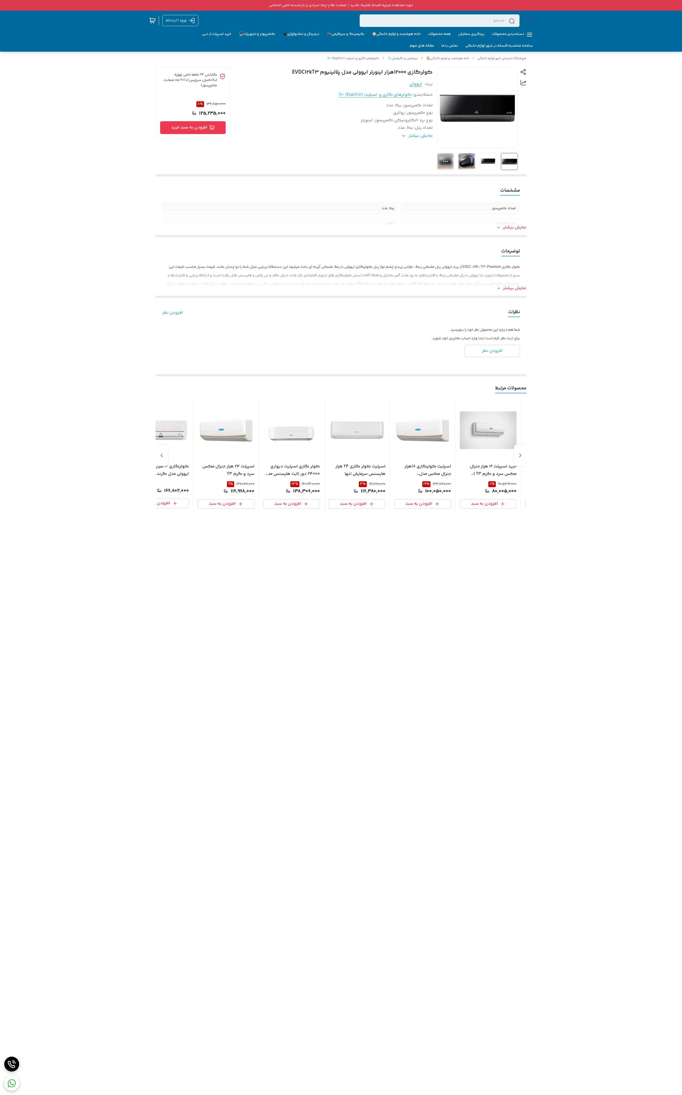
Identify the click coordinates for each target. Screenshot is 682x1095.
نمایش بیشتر (514, 227)
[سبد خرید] (152, 20)
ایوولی (415, 84)
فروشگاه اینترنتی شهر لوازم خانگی (501, 58)
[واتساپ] (11, 1083)
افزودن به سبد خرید (189, 127)
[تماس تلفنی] (11, 1064)
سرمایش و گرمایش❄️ (402, 58)
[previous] (520, 455)
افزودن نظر (172, 313)
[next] (161, 455)
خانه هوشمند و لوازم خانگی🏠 (447, 58)
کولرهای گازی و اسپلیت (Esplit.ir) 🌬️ (353, 58)
